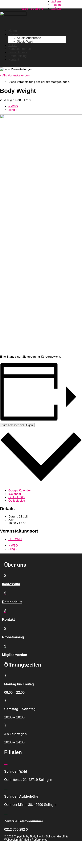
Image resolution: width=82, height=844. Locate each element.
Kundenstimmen (19, 48)
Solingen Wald (15, 771)
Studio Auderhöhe (29, 38)
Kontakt (13, 59)
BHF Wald (15, 539)
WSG (13, 106)
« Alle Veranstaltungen (15, 75)
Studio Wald (25, 41)
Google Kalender (19, 490)
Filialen (13, 34)
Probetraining (17, 56)
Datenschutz (12, 602)
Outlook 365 (16, 497)
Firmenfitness (17, 52)
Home (12, 30)
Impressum (11, 584)
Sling (12, 109)
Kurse (12, 45)
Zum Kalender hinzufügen (17, 425)
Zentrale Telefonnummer (23, 821)
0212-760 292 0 (32, 8)
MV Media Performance (33, 839)
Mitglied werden (14, 655)
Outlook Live (16, 500)
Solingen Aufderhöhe (21, 796)
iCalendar (14, 493)
